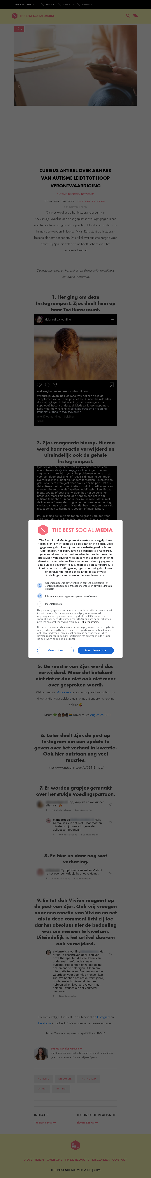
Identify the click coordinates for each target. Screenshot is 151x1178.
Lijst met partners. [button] (89, 622)
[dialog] (75, 589)
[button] (75, 604)
